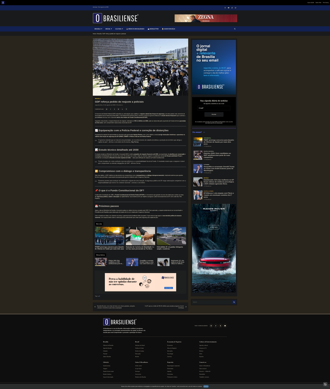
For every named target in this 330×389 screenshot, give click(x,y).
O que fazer (138, 368)
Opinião (169, 371)
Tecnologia (170, 353)
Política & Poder (208, 191)
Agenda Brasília (107, 348)
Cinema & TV (203, 348)
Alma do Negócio (172, 348)
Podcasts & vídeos (172, 377)
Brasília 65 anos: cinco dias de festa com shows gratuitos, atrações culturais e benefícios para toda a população (116, 307)
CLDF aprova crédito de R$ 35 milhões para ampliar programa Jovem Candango (164, 307)
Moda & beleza (107, 374)
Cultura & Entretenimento (208, 342)
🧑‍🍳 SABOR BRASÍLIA (168, 29)
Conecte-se (202, 362)
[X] (220, 326)
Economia (206, 164)
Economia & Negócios (174, 342)
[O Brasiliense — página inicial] (120, 322)
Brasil (108, 29)
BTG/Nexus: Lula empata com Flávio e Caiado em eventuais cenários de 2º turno (219, 195)
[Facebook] (216, 326)
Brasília (98, 29)
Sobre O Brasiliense (204, 365)
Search (234, 302)
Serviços (137, 371)
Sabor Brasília (107, 356)
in (122, 109)
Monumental (207, 138)
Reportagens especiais (173, 365)
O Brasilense (119, 105)
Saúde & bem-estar (108, 371)
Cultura (118, 29)
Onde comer (138, 365)
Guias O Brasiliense (141, 362)
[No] (328, 386)
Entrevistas (170, 368)
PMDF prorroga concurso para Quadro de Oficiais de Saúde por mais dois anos (219, 142)
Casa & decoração (108, 377)
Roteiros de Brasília (140, 377)
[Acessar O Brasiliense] (140, 282)
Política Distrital (209, 151)
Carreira (169, 356)
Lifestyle (106, 362)
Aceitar (206, 386)
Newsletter (202, 374)
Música (201, 351)
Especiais (170, 362)
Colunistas (170, 374)
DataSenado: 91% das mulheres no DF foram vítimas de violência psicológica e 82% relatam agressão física (219, 182)
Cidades (105, 351)
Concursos (138, 374)
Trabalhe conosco (204, 377)
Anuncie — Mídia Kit (204, 371)
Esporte (201, 356)
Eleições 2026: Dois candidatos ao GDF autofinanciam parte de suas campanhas (217, 155)
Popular (105, 353)
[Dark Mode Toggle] (325, 384)
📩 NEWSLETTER (153, 29)
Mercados (170, 351)
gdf (99, 296)
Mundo (137, 356)
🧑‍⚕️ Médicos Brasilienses (135, 29)
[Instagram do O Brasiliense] (106, 109)
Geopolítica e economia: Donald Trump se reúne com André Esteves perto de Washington (219, 168)
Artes (200, 353)
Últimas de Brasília (108, 345)
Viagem (105, 368)
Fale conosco (203, 368)
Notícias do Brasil (140, 345)
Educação (138, 353)
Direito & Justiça (139, 351)
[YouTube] (225, 326)
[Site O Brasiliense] (126, 109)
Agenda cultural (203, 345)
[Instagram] (211, 326)
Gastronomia (106, 365)
